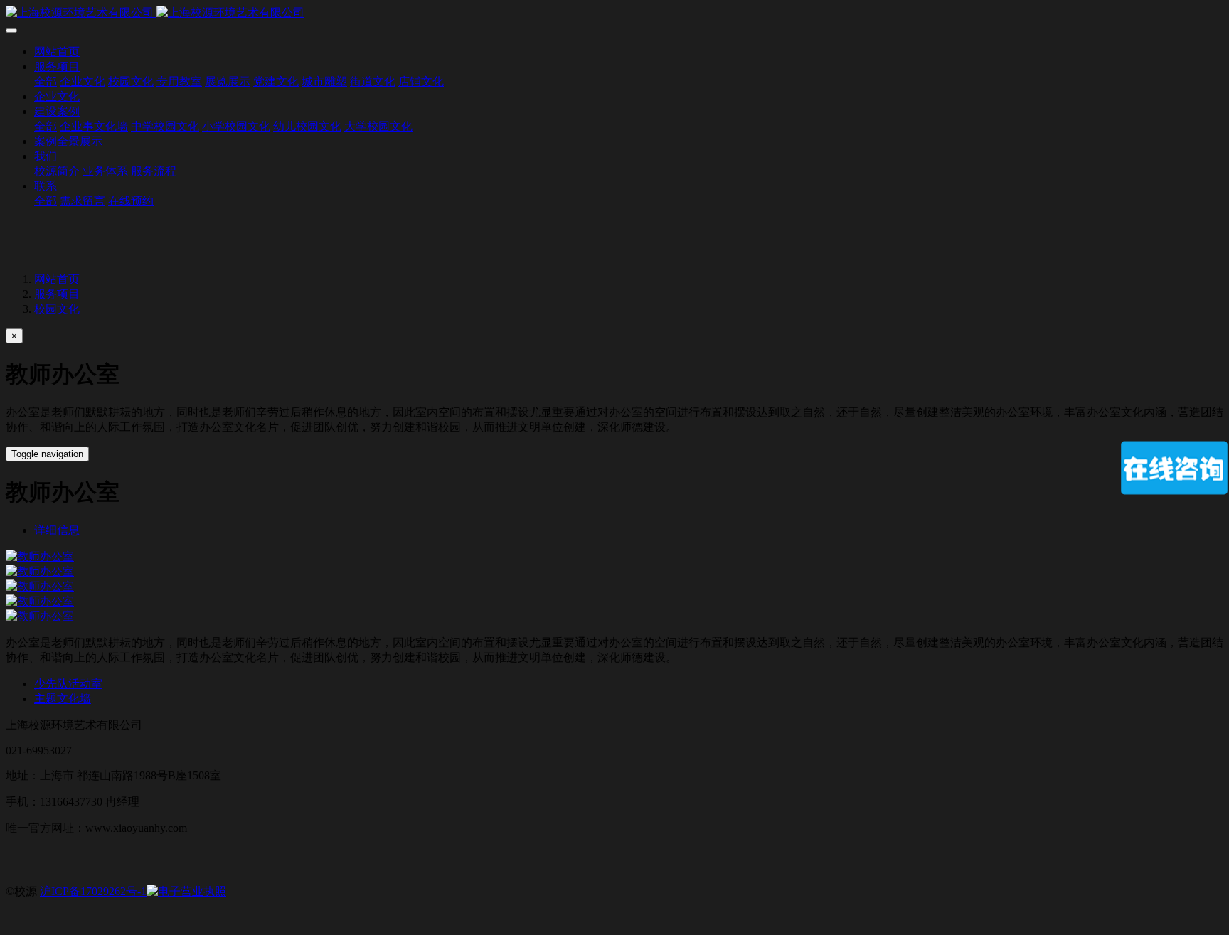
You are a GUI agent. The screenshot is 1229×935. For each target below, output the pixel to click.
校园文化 (57, 309)
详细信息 (57, 530)
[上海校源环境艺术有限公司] (614, 13)
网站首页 (57, 52)
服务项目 (57, 294)
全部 (45, 81)
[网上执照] (186, 891)
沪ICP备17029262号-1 (93, 891)
